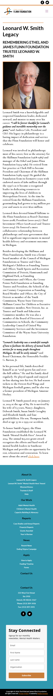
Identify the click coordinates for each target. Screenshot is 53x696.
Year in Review (26, 534)
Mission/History (26, 487)
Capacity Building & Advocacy (26, 512)
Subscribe (26, 675)
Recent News (26, 545)
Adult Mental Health (26, 505)
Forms (26, 567)
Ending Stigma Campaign (26, 549)
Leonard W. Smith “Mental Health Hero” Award (26, 483)
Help (26, 494)
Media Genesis (42, 693)
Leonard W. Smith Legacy (27, 480)
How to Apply (26, 560)
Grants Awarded (26, 531)
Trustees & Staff (26, 490)
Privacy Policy (24, 693)
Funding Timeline (26, 564)
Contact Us (26, 573)
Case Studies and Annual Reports (26, 524)
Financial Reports (26, 527)
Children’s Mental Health (27, 509)
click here (33, 456)
